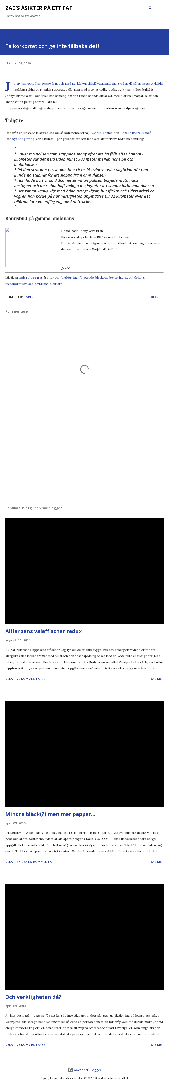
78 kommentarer (31, 1044)
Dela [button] (154, 297)
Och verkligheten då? (33, 996)
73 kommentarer (31, 679)
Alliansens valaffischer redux (43, 631)
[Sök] (150, 8)
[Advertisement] (84, 461)
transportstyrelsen (19, 284)
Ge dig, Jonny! (102, 133)
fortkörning (69, 278)
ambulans (41, 284)
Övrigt (29, 297)
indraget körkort (131, 278)
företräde (86, 278)
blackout (101, 278)
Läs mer (157, 679)
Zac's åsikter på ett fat (39, 7)
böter (113, 278)
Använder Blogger (87, 1070)
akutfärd (56, 284)
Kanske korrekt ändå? (137, 133)
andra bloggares (31, 278)
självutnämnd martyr (107, 83)
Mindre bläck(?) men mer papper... (50, 813)
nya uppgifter (22, 139)
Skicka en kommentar (35, 862)
